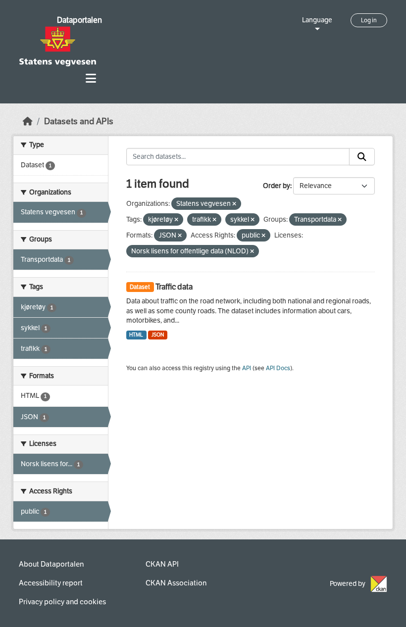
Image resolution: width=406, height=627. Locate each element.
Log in (369, 20)
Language (317, 20)
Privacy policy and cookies (62, 601)
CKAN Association (176, 583)
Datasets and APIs (78, 121)
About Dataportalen (51, 564)
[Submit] (362, 157)
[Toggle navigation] (91, 78)
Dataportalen (79, 20)
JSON (158, 335)
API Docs (278, 368)
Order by (276, 186)
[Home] (28, 121)
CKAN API (162, 564)
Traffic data (174, 286)
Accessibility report (51, 583)
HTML (136, 335)
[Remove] (234, 204)
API (246, 368)
